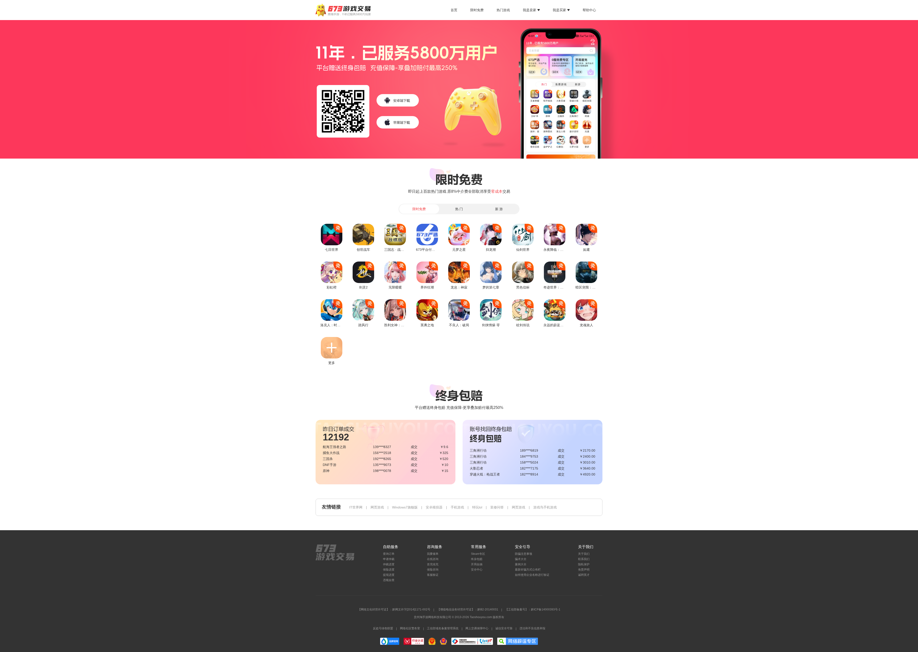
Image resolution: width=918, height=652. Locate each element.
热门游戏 (503, 10)
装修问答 (497, 507)
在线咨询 (432, 559)
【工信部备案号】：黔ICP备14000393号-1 (532, 609)
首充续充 (432, 564)
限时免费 (477, 10)
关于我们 (584, 554)
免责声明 (584, 569)
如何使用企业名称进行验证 (532, 575)
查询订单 (388, 554)
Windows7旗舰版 (405, 507)
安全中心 (476, 569)
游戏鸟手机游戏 (545, 507)
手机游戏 (457, 507)
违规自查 (388, 580)
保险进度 (388, 569)
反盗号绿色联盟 (383, 628)
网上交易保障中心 (476, 628)
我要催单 (432, 554)
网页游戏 (377, 507)
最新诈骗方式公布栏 (528, 569)
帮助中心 (589, 10)
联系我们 (584, 559)
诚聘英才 (584, 575)
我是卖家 (529, 10)
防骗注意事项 (523, 554)
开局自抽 (476, 564)
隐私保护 (584, 564)
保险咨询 (432, 569)
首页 (454, 10)
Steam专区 (478, 554)
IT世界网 (355, 507)
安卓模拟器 (434, 507)
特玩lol (477, 507)
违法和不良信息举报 (532, 628)
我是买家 (559, 10)
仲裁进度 (388, 564)
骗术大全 (520, 559)
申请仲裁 (388, 559)
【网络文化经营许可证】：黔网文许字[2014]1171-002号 (394, 609)
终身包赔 (476, 559)
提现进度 (388, 575)
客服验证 (432, 575)
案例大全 (520, 564)
